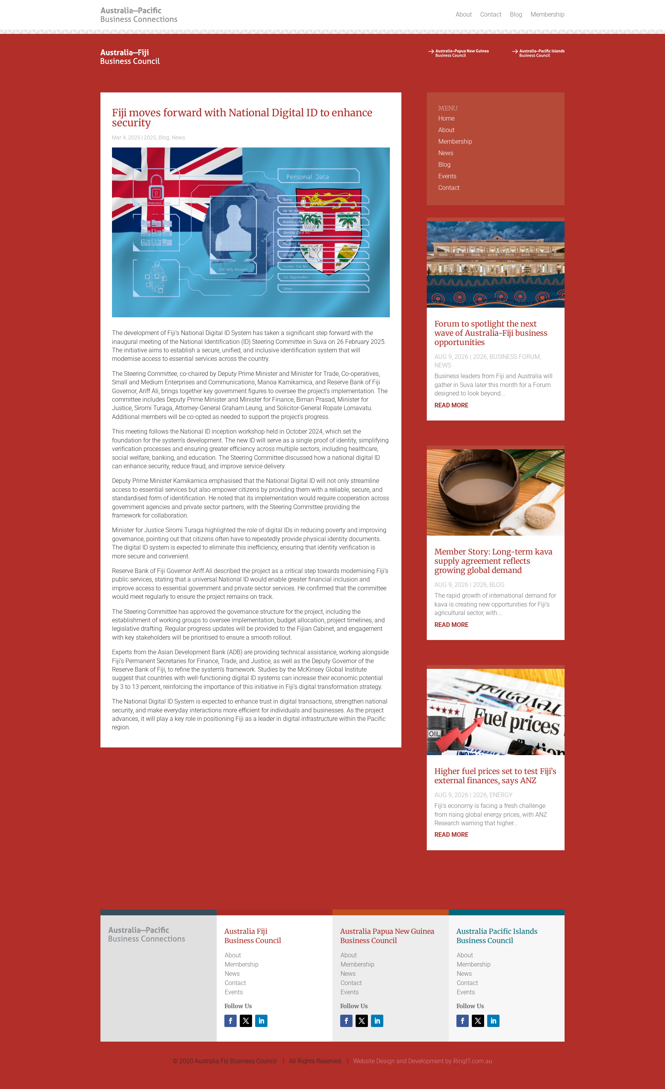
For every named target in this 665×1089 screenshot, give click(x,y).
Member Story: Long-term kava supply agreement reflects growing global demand (493, 561)
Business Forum (515, 356)
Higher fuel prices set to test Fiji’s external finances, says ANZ (495, 775)
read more (451, 405)
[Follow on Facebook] (230, 1021)
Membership (548, 14)
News (178, 137)
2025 (150, 137)
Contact (490, 14)
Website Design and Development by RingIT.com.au (422, 1061)
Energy (501, 795)
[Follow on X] (246, 1021)
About (464, 14)
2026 (480, 356)
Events (447, 177)
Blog (516, 14)
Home (446, 119)
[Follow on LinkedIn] (261, 1021)
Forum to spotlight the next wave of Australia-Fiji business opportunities (491, 333)
